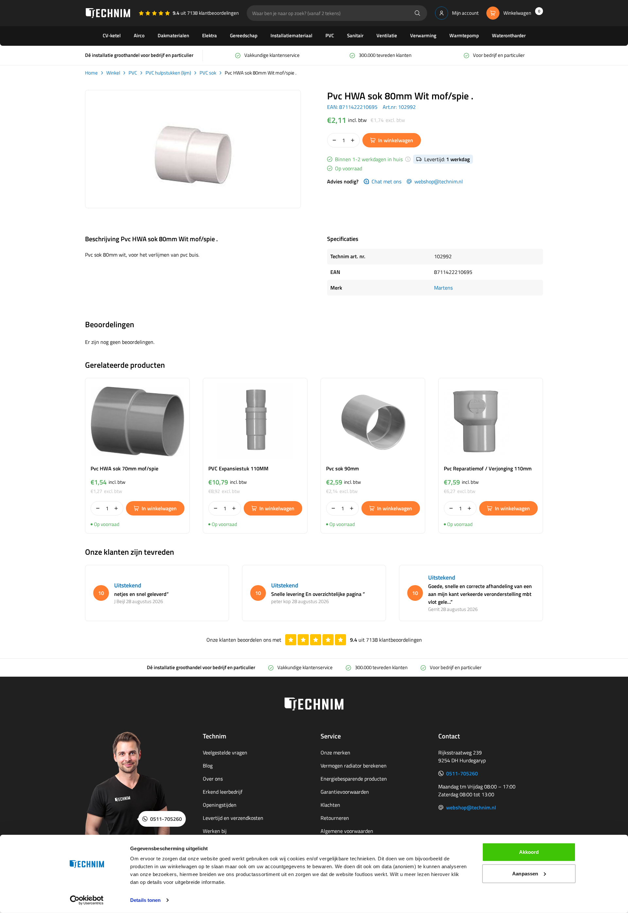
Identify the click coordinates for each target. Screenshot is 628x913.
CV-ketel (112, 35)
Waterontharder (509, 35)
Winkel (113, 72)
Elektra (209, 35)
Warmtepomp (464, 35)
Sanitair (355, 35)
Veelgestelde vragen (225, 752)
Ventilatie (386, 35)
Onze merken (335, 752)
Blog (208, 765)
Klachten (330, 805)
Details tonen (145, 900)
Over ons (213, 779)
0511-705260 (462, 773)
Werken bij (215, 831)
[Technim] (108, 13)
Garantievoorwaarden (345, 792)
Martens (443, 288)
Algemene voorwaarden (347, 831)
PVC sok (208, 72)
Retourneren (335, 818)
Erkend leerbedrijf (222, 792)
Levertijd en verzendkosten (233, 818)
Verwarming (423, 35)
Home (91, 72)
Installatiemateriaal (291, 35)
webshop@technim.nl (438, 181)
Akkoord (529, 852)
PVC (329, 35)
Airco (139, 35)
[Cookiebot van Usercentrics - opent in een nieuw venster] (86, 900)
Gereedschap (243, 35)
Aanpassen (525, 873)
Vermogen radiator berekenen (354, 765)
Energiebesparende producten (354, 779)
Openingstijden (219, 805)
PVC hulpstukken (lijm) (168, 72)
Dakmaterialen (173, 35)
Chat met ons (386, 181)
